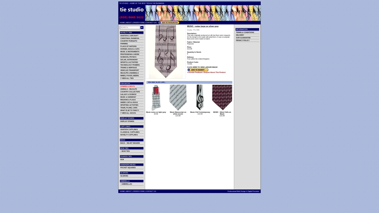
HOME (122, 23)
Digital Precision (253, 191)
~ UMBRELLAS (126, 184)
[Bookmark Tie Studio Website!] (169, 23)
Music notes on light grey (156, 112)
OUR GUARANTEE (243, 38)
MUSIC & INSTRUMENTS (129, 52)
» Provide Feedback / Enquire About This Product (206, 72)
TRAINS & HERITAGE (128, 67)
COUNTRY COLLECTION (130, 92)
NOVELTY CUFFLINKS (129, 135)
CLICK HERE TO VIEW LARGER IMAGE (202, 67)
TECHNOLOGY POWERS (130, 65)
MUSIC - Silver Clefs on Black (222, 113)
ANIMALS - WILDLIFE (128, 89)
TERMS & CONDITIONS (245, 32)
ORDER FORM (138, 23)
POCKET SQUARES (128, 167)
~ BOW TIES (125, 151)
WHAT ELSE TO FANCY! (129, 110)
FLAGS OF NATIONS (128, 46)
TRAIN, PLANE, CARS (128, 108)
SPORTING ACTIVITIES (129, 105)
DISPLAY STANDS (127, 121)
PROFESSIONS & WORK (129, 54)
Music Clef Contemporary (200, 112)
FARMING (124, 44)
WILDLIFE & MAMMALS (129, 73)
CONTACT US (151, 23)
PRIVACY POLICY (242, 40)
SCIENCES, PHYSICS (128, 57)
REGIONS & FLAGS (128, 100)
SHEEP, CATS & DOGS (129, 102)
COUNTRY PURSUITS (128, 41)
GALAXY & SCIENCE (128, 94)
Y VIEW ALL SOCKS (128, 113)
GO (141, 27)
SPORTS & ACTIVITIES (129, 62)
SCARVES (124, 176)
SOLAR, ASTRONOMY (129, 59)
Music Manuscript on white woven (178, 113)
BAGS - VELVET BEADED (130, 143)
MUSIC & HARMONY (128, 97)
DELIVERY (240, 35)
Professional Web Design (237, 191)
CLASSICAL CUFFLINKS (129, 132)
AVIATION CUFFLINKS (129, 129)
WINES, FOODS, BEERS (129, 75)
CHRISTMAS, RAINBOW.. (130, 38)
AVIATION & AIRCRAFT (129, 36)
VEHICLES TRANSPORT (129, 70)
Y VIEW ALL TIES (127, 78)
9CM (122, 159)
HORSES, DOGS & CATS (129, 49)
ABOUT (129, 23)
